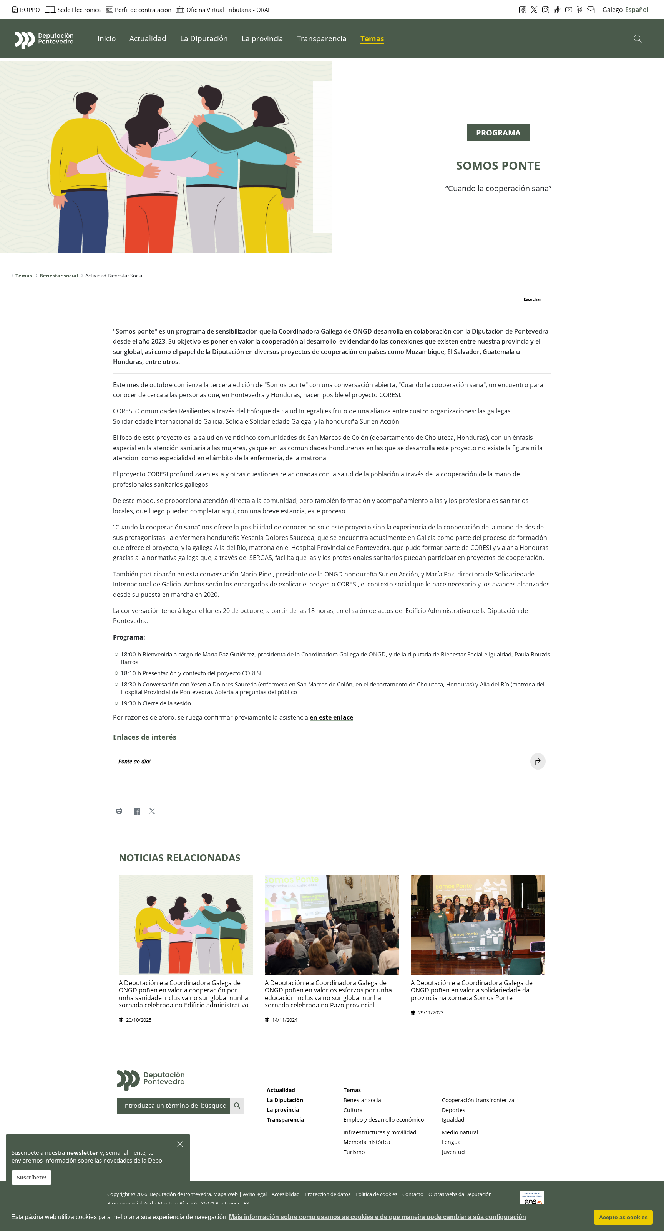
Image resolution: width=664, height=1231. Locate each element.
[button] (180, 1144)
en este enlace (331, 717)
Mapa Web (225, 1194)
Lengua (451, 1142)
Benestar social (363, 1100)
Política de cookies (376, 1194)
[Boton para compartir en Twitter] (152, 811)
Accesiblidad (286, 1194)
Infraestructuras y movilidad (380, 1132)
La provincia (283, 1109)
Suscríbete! (31, 1177)
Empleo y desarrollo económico (384, 1119)
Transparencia (285, 1119)
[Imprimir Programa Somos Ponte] (119, 811)
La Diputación (285, 1100)
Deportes (453, 1110)
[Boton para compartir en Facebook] (137, 811)
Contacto (412, 1194)
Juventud (453, 1152)
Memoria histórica (367, 1142)
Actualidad (281, 1090)
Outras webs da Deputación (460, 1194)
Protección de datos (327, 1194)
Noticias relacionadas (180, 857)
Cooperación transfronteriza (478, 1100)
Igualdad (453, 1119)
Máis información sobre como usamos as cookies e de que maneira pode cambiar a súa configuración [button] (377, 1217)
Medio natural (460, 1132)
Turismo (354, 1152)
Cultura (353, 1110)
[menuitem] (107, 38)
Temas (352, 1090)
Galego (613, 9)
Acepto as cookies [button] (623, 1217)
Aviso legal (255, 1194)
